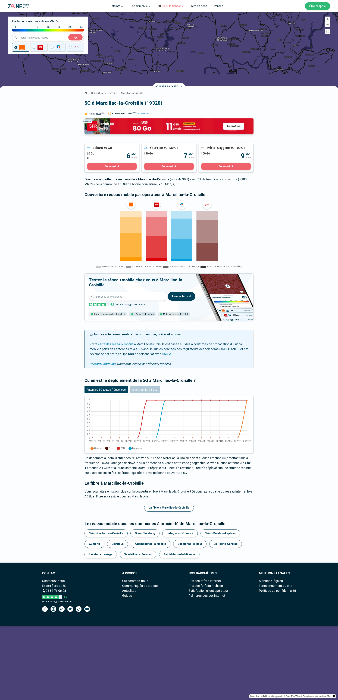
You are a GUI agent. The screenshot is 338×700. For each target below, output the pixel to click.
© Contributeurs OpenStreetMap (316, 696)
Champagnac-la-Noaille (150, 544)
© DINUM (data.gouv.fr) (272, 696)
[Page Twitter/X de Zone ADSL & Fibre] (70, 609)
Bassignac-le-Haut (190, 544)
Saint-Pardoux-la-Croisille (106, 533)
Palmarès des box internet (207, 595)
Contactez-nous (53, 581)
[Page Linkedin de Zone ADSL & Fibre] (62, 609)
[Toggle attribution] (334, 696)
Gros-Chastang (145, 533)
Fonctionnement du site (275, 586)
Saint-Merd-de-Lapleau (220, 533)
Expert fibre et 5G (54, 586)
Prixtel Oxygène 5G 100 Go (217, 145)
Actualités (129, 590)
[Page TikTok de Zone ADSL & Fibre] (78, 609)
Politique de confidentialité (277, 590)
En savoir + (143, 113)
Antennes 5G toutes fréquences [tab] (106, 389)
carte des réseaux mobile (115, 344)
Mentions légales (271, 581)
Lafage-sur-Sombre (180, 533)
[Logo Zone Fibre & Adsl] (18, 6)
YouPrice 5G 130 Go (155, 145)
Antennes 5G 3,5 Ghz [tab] (145, 389)
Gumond (94, 544)
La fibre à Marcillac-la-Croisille (169, 507)
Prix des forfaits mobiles (206, 586)
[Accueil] (85, 92)
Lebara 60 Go (94, 145)
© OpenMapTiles (292, 696)
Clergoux (117, 544)
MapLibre (254, 696)
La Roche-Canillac (225, 544)
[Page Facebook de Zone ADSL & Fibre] (45, 609)
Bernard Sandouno (102, 364)
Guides (127, 595)
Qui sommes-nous (135, 581)
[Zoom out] (327, 24)
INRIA (167, 354)
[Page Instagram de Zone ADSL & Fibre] (53, 609)
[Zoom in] (327, 19)
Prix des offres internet (205, 581)
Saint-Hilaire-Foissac (138, 554)
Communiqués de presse (140, 586)
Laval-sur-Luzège (100, 554)
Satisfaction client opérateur (208, 590)
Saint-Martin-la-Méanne (179, 554)
